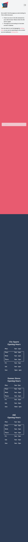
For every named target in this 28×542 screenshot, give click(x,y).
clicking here (14, 32)
